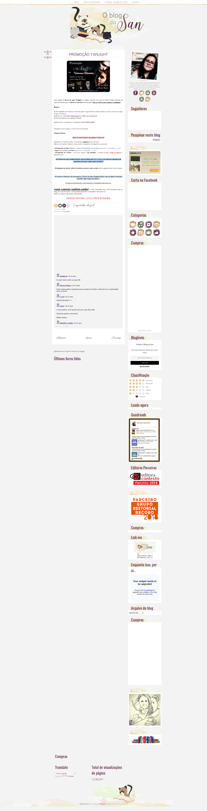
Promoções (66, 211)
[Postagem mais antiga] (116, 341)
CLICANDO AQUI (88, 122)
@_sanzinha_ (64, 150)
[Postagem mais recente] (61, 341)
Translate (70, 776)
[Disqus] (88, 244)
